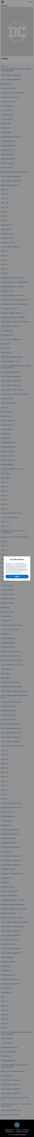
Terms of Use (14, 565)
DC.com (13, 563)
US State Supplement (16, 572)
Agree (17, 576)
